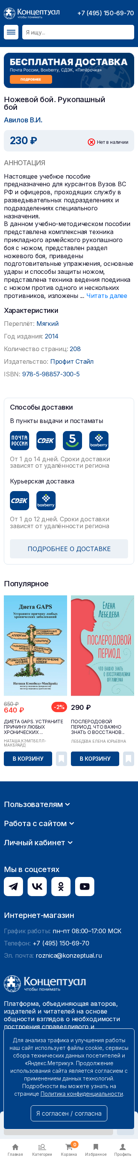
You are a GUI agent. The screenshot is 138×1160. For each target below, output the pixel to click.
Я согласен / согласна (69, 1113)
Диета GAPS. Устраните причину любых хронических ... (33, 727)
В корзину (28, 758)
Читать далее (106, 295)
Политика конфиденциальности (82, 1093)
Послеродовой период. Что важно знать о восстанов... (98, 727)
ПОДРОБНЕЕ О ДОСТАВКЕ (69, 549)
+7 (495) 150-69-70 (105, 13)
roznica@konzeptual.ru (69, 955)
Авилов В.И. (23, 120)
